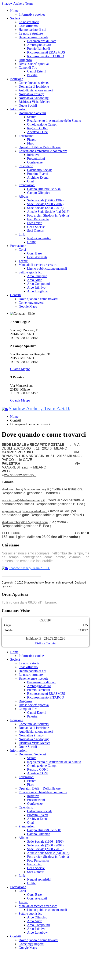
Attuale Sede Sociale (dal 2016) (48, 211)
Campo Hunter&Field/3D (44, 189)
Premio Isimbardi (38, 48)
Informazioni (18, 109)
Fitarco (31, 139)
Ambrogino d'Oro (39, 45)
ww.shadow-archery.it (20, 475)
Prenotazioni (27, 185)
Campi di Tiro (28, 67)
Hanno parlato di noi (32, 29)
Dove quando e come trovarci (38, 299)
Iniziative (33, 155)
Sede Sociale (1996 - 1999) (45, 200)
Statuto (31, 117)
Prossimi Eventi (37, 173)
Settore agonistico (30, 272)
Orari (30, 181)
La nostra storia (29, 22)
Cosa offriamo (28, 26)
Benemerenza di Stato (41, 41)
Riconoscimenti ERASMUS (46, 52)
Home (14, 10)
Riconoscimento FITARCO (45, 56)
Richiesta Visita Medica (34, 101)
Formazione (18, 246)
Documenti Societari (32, 113)
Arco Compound (38, 283)
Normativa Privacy (31, 94)
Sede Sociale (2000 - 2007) (45, 204)
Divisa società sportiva (34, 64)
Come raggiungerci (31, 302)
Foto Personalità (38, 219)
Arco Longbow (37, 291)
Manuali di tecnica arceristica (38, 264)
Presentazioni (36, 158)
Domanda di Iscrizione (34, 86)
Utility (31, 242)
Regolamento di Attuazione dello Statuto (54, 120)
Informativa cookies (32, 14)
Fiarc (30, 143)
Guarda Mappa (20, 369)
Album (23, 196)
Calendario (26, 166)
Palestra (32, 75)
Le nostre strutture (31, 33)
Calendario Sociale (39, 170)
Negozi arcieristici (39, 238)
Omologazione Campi (42, 124)
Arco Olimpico (37, 276)
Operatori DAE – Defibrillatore (40, 147)
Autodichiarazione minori (36, 90)
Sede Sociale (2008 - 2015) (45, 208)
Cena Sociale (36, 227)
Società (15, 18)
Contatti (15, 295)
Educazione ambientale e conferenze (43, 151)
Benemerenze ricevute (33, 37)
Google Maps (28, 306)
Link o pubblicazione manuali (47, 268)
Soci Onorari (35, 230)
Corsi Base (34, 253)
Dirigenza (25, 60)
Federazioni (26, 136)
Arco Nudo (34, 280)
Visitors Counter (46, 643)
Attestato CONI (37, 132)
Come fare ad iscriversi (34, 82)
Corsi (22, 249)
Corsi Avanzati (37, 257)
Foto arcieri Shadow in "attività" (48, 215)
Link (22, 234)
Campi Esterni (36, 71)
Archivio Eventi (37, 177)
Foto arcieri (34, 223)
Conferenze (35, 162)
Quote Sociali (28, 105)
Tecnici (23, 261)
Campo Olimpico (38, 192)
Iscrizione (16, 79)
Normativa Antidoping (34, 98)
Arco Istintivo (36, 287)
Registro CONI (37, 128)
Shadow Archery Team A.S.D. (39, 408)
